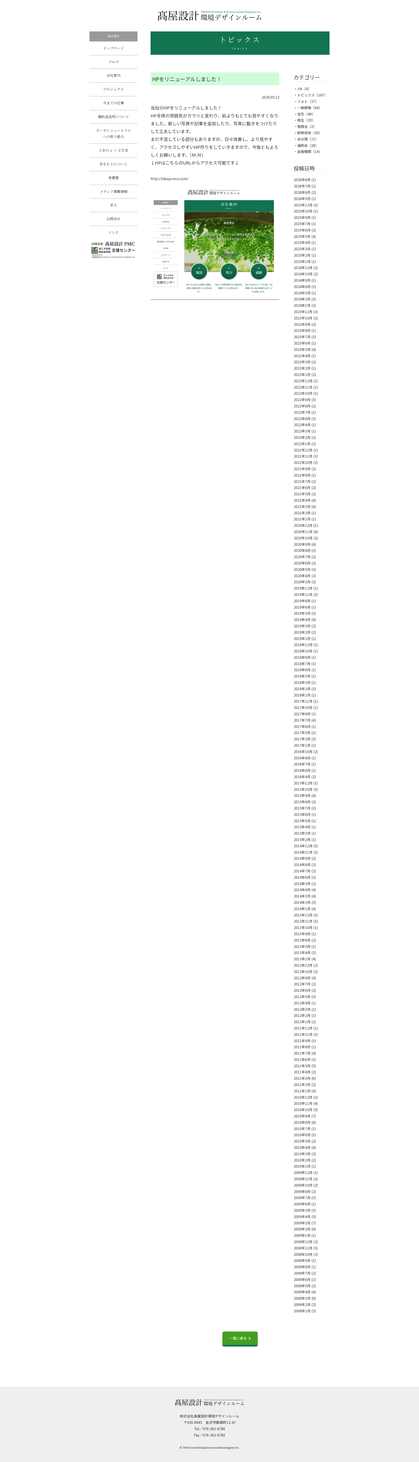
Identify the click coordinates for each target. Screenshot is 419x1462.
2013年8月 (302, 940)
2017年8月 (302, 713)
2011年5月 (302, 1065)
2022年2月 (302, 437)
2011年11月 (303, 1034)
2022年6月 (302, 418)
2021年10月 (303, 462)
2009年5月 (302, 1210)
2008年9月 (302, 1260)
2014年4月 (302, 889)
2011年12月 (303, 1028)
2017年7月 (302, 720)
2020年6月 (302, 563)
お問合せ (113, 218)
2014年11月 (303, 852)
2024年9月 (302, 280)
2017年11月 (303, 701)
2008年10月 (303, 1254)
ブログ (113, 61)
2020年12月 (303, 525)
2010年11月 (303, 1103)
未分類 (302, 139)
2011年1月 (302, 1090)
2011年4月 (302, 1071)
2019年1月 (302, 638)
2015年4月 (302, 826)
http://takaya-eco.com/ (169, 178)
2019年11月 (303, 594)
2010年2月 (302, 1160)
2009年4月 (302, 1216)
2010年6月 (302, 1134)
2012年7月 (302, 984)
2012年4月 (302, 1003)
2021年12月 (303, 450)
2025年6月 (302, 230)
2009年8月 (302, 1191)
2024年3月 (302, 292)
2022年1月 (302, 443)
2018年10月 (303, 651)
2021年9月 (302, 468)
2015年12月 (303, 783)
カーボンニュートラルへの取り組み (113, 133)
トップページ (113, 48)
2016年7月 (302, 764)
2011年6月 (302, 1059)
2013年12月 (303, 915)
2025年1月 (302, 261)
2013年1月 (302, 958)
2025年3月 (302, 248)
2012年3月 (302, 1009)
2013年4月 (302, 952)
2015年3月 (302, 833)
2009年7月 (302, 1197)
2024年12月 (303, 267)
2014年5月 (302, 883)
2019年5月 (302, 613)
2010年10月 (303, 1109)
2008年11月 (303, 1248)
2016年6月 (302, 770)
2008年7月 (302, 1273)
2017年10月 (303, 707)
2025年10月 (303, 211)
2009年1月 (302, 1235)
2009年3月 (302, 1222)
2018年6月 (302, 669)
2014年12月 (303, 845)
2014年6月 (302, 877)
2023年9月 (302, 324)
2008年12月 (303, 1241)
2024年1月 (302, 305)
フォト (302, 101)
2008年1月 (302, 1310)
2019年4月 (302, 619)
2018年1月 (302, 695)
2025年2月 (302, 255)
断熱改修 (304, 132)
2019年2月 (302, 632)
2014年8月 (302, 864)
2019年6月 (302, 607)
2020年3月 (302, 581)
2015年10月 (303, 789)
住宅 (300, 114)
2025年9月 (302, 217)
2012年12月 (303, 965)
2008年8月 (302, 1266)
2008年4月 (302, 1291)
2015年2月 (302, 839)
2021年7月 (302, 481)
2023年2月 (302, 368)
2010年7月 (302, 1128)
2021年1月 (302, 519)
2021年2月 (302, 512)
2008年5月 (302, 1285)
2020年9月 (302, 544)
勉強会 (302, 126)
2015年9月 (302, 795)
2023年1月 (302, 374)
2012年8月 (302, 977)
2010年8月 (302, 1122)
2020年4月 (302, 575)
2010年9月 (302, 1116)
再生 (300, 120)
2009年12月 (303, 1172)
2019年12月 (303, 588)
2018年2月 (302, 688)
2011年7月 (302, 1053)
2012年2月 (302, 1015)
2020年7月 (302, 556)
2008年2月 (302, 1304)
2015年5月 (302, 820)
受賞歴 (113, 177)
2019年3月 (302, 625)
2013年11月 (303, 921)
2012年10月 (303, 971)
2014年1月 (302, 908)
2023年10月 (303, 318)
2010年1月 (302, 1166)
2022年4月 (302, 424)
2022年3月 (302, 431)
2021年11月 (303, 456)
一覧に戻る (238, 1338)
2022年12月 (303, 380)
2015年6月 (302, 814)
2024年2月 (302, 299)
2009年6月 (302, 1203)
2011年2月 (302, 1084)
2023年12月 (303, 311)
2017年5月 (302, 732)
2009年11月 (303, 1178)
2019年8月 (302, 600)
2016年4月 (302, 776)
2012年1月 (302, 1021)
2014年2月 (302, 902)
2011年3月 (302, 1078)
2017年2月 (302, 738)
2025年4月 (302, 242)
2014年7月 (302, 870)
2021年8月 (302, 475)
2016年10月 (303, 751)
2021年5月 (302, 493)
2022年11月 (303, 387)
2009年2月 (302, 1229)
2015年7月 (302, 808)
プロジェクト (113, 89)
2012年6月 (302, 990)
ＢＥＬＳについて (113, 163)
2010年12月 (303, 1097)
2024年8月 (302, 286)
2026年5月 (302, 198)
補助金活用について (113, 116)
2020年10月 (303, 538)
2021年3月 (302, 506)
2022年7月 (302, 412)
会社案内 (113, 75)
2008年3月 (302, 1298)
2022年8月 (302, 405)
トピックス (306, 95)
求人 (113, 205)
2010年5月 (302, 1141)
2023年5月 (302, 349)
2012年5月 (302, 996)
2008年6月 (302, 1279)
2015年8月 (302, 801)
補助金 (302, 145)
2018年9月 (302, 657)
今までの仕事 (113, 102)
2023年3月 (302, 361)
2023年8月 (302, 330)
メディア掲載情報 (113, 191)
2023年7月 (302, 336)
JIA (299, 88)
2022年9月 (302, 399)
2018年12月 (303, 644)
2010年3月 (302, 1153)
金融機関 (304, 151)
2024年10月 (303, 273)
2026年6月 (302, 192)
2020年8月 (302, 550)
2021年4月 (302, 500)
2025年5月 (302, 236)
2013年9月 (302, 933)
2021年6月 (302, 487)
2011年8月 (302, 1046)
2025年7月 (302, 223)
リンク (113, 232)
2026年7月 (302, 186)
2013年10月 (303, 927)
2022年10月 (303, 393)
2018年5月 (302, 676)
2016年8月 (302, 757)
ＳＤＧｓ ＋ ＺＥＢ (113, 150)
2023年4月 (302, 355)
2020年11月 (303, 531)
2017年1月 (302, 745)
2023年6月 (302, 343)
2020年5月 (302, 569)
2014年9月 (302, 858)
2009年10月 (303, 1185)
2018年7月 (302, 663)
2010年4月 (302, 1147)
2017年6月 (302, 726)
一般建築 (304, 107)
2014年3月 (302, 896)
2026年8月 (302, 179)
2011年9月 (302, 1040)
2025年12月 (303, 205)
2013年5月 (302, 946)
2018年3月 (302, 682)
